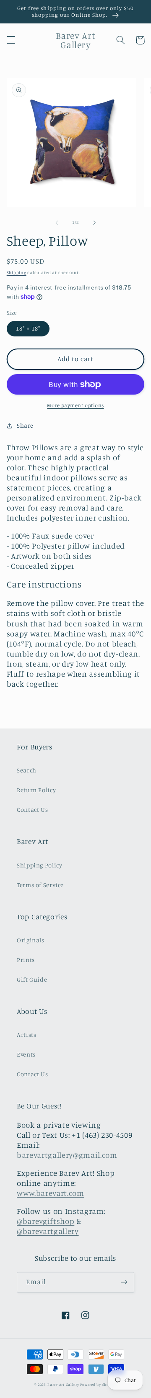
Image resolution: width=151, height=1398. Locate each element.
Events (26, 1054)
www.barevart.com (50, 1193)
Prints (26, 959)
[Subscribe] (124, 1282)
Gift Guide (32, 979)
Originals (30, 940)
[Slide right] (94, 222)
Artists (26, 1034)
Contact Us (32, 809)
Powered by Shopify (98, 1384)
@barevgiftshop (45, 1221)
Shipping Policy (39, 865)
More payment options (75, 405)
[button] (11, 40)
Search (26, 770)
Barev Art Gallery (63, 1384)
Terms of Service (40, 884)
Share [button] (25, 425)
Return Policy (36, 789)
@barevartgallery (48, 1231)
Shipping (16, 272)
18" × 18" (28, 328)
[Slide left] (56, 222)
